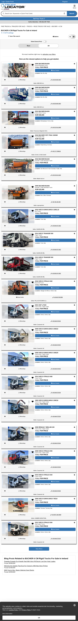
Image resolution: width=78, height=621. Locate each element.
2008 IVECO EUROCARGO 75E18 (46, 498)
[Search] (3, 13)
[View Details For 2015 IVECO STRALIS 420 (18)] (18, 481)
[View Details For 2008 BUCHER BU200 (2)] (18, 94)
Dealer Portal (10, 1)
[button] (55, 36)
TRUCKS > (30, 26)
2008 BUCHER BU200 (42, 87)
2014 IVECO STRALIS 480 (43, 376)
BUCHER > (55, 26)
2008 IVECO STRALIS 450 (43, 451)
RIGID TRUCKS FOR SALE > (43, 26)
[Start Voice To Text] (64, 13)
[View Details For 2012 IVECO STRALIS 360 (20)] (18, 529)
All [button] (48, 46)
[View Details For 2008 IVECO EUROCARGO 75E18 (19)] (18, 505)
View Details (55, 70)
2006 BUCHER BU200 (42, 63)
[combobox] (41, 13)
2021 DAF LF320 (40, 305)
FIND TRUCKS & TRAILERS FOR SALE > (14, 26)
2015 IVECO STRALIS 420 (43, 475)
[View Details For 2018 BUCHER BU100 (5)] (18, 166)
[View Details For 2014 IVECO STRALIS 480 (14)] (18, 383)
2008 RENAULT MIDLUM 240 (44, 427)
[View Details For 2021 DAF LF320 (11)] (18, 311)
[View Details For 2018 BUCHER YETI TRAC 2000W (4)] (18, 142)
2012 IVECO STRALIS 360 (43, 522)
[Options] (74, 63)
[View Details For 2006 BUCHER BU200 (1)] (18, 70)
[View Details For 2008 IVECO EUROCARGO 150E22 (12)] (18, 335)
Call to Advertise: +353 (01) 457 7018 (39, 22)
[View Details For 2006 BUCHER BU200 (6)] (18, 192)
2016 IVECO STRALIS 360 (43, 281)
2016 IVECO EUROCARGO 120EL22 (47, 209)
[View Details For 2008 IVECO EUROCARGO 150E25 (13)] (18, 359)
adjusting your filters (49, 54)
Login (3, 1)
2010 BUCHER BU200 (42, 111)
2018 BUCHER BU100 (42, 159)
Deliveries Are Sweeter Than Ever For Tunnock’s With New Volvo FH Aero (26, 566)
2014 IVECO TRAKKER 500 (44, 233)
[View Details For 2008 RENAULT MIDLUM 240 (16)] (18, 434)
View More (39, 549)
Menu (74, 8)
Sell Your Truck (38, 19)
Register (65, 1)
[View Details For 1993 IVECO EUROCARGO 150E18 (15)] (18, 407)
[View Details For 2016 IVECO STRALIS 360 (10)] (18, 288)
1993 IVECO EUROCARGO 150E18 (46, 400)
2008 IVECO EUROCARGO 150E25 (46, 352)
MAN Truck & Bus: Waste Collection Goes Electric (19, 570)
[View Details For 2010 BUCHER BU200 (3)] (18, 118)
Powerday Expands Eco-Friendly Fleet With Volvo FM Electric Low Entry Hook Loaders (29, 561)
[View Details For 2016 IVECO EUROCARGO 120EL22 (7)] (18, 216)
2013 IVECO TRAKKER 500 (44, 257)
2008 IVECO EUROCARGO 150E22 (46, 329)
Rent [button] (28, 46)
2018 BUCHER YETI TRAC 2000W (46, 135)
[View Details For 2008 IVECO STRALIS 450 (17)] (18, 457)
